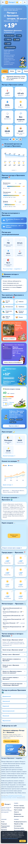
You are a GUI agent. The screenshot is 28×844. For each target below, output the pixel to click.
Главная (5, 9)
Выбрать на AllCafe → (9, 338)
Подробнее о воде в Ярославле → (9, 382)
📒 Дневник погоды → (7, 404)
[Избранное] (17, 2)
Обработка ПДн (18, 824)
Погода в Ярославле (13, 10)
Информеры (17, 814)
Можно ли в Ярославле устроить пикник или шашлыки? (12, 672)
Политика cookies (19, 828)
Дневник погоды (19, 816)
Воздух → (5, 402)
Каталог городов (19, 805)
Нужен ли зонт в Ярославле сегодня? (11, 666)
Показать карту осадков (14, 535)
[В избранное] (5, 16)
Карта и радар (18, 810)
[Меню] (2, 2)
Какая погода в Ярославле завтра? (13, 650)
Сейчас (5, 71)
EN (24, 2)
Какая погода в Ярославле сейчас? (13, 640)
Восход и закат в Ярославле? (11, 654)
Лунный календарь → (9, 456)
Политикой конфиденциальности (10, 838)
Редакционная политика (5, 826)
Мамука (18, 325)
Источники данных (19, 830)
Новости (16, 812)
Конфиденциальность (20, 822)
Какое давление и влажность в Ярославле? (12, 659)
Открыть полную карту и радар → (12, 548)
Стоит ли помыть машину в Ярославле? (10, 678)
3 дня (19, 71)
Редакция (4, 824)
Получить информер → (11, 741)
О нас (2, 822)
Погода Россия (11, 9)
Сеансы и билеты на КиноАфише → (13, 362)
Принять (23, 841)
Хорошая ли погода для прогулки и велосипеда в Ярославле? (12, 684)
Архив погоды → (8, 485)
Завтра (12, 71)
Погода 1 (10, 2)
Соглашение (17, 826)
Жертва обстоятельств (17, 348)
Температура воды (19, 808)
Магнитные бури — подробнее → (12, 269)
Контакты (4, 830)
